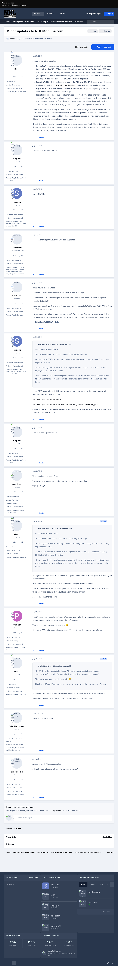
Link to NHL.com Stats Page (65, 85)
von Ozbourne (94, 892)
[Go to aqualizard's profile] (16, 475)
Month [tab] (92, 884)
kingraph (17, 158)
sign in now (57, 810)
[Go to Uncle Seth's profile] (16, 287)
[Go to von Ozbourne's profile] (82, 893)
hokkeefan (55, 916)
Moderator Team (18, 251)
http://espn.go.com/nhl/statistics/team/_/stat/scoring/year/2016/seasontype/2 (65, 404)
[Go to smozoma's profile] (16, 193)
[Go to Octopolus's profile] (82, 903)
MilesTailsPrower (54, 951)
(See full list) (107, 837)
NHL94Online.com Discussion (40, 39)
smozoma (17, 202)
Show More (107, 912)
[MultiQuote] (33, 137)
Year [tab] (101, 884)
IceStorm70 (17, 248)
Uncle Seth (17, 295)
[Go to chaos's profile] (7, 39)
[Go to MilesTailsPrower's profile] (44, 953)
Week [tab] (83, 884)
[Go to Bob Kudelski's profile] (16, 763)
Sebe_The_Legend (17, 726)
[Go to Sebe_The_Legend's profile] (16, 717)
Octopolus (10, 844)
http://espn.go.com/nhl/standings (46, 399)
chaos (12, 39)
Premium (17, 625)
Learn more (4, 4)
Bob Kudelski (17, 772)
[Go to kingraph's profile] (16, 149)
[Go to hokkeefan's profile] (45, 917)
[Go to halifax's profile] (45, 896)
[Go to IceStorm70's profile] (16, 239)
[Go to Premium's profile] (16, 616)
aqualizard (17, 484)
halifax (54, 895)
